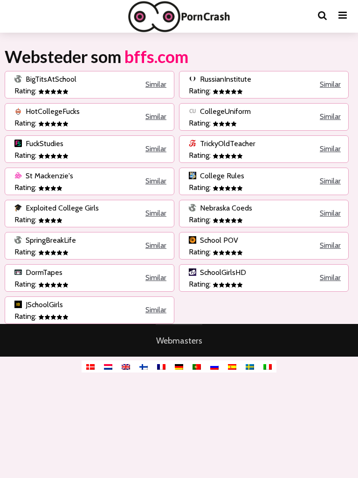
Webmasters (179, 341)
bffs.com (156, 56)
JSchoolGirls (43, 304)
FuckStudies (43, 143)
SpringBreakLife (50, 240)
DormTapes (43, 272)
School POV (218, 240)
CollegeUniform (224, 111)
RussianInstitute (224, 79)
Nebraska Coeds (225, 208)
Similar (155, 84)
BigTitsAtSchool (50, 79)
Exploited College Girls (61, 208)
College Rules (221, 175)
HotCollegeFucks (52, 111)
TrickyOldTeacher (226, 143)
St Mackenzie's (48, 175)
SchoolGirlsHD (222, 272)
